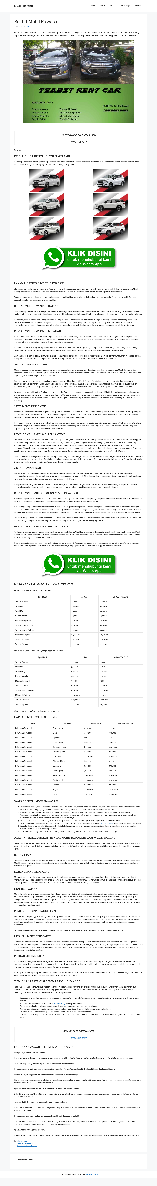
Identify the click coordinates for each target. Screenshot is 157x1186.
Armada (112, 6)
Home (92, 6)
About (102, 6)
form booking (59, 1003)
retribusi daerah (107, 823)
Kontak (138, 6)
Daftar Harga (125, 6)
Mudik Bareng (23, 5)
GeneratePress (92, 1174)
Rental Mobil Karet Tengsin (27, 1146)
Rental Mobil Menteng (25, 1143)
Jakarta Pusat (22, 1141)
